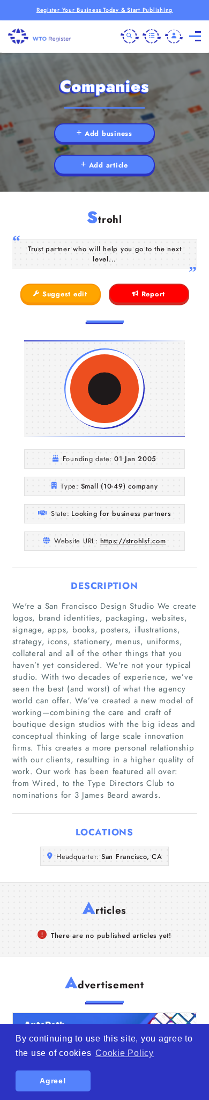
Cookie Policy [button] (124, 1053)
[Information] (152, 36)
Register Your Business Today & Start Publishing (104, 10)
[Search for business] (130, 36)
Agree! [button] (53, 1080)
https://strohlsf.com (133, 541)
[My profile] (174, 36)
